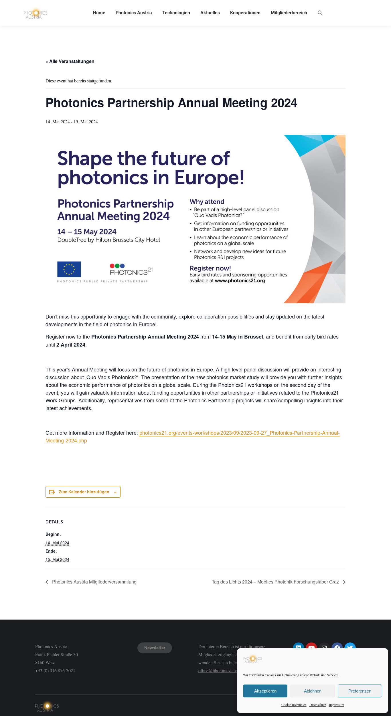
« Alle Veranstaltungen (70, 61)
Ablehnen (312, 691)
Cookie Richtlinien (294, 704)
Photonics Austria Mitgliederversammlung (94, 581)
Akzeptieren (265, 691)
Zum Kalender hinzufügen (84, 492)
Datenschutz (317, 704)
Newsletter (154, 647)
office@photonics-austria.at (223, 670)
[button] (320, 13)
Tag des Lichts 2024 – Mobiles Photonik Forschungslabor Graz (276, 581)
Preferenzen (359, 691)
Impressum (336, 704)
